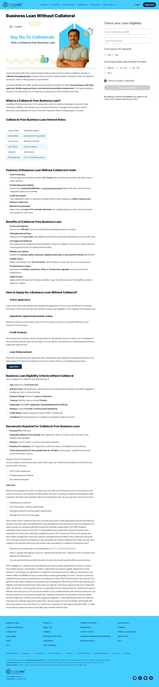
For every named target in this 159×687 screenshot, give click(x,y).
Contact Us (11, 632)
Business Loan (68, 5)
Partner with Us (109, 5)
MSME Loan (82, 5)
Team (8, 641)
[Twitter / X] (140, 678)
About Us (47, 627)
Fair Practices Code (52, 636)
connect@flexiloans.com (14, 676)
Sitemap (46, 632)
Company (44, 5)
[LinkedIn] (135, 678)
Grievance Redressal (101, 653)
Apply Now (149, 5)
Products (55, 5)
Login (137, 5)
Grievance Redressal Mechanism (95, 636)
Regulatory (123, 636)
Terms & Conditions (127, 632)
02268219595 (10, 679)
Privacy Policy (87, 632)
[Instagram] (151, 678)
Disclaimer (11, 636)
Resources (95, 5)
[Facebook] (146, 678)
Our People (48, 641)
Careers (121, 627)
